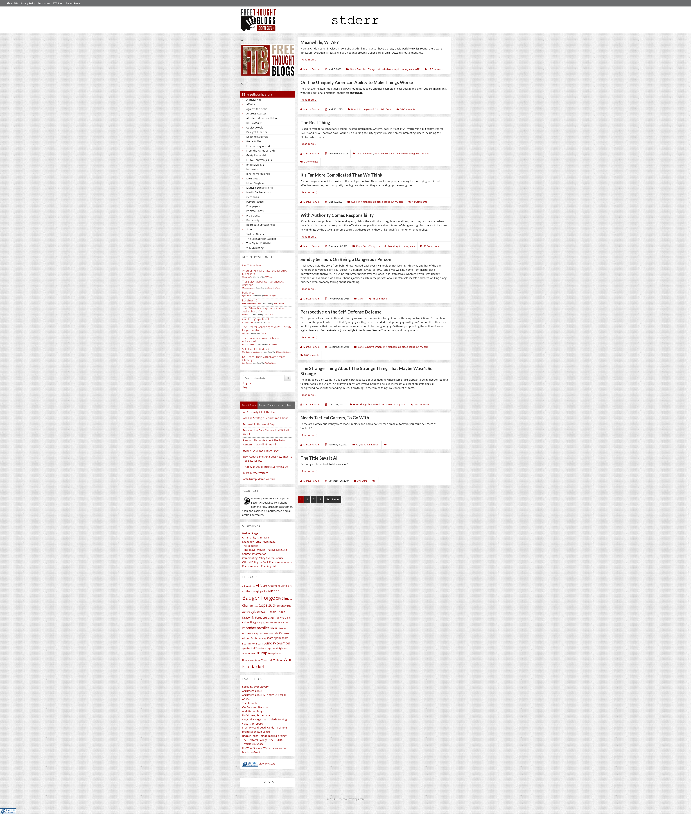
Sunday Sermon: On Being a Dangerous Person (346, 259)
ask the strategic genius (254, 591)
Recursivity (252, 220)
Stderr (250, 229)
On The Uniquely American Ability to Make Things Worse (357, 82)
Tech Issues (44, 3)
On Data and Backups (255, 707)
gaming (258, 622)
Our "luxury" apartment (255, 319)
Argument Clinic (277, 585)
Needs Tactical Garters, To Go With (335, 417)
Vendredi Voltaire (272, 660)
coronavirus (284, 605)
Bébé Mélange (270, 295)
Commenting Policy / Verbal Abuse (263, 558)
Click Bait (380, 109)
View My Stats (267, 763)
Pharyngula (253, 206)
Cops (359, 153)
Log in (246, 387)
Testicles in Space (253, 744)
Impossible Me (255, 164)
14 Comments (419, 201)
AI (257, 585)
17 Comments (435, 69)
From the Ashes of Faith (260, 150)
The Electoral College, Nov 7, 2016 (262, 740)
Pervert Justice (255, 201)
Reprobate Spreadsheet (260, 224)
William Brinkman (283, 352)
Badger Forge (250, 533)
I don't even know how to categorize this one (405, 153)
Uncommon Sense (251, 660)
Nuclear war (281, 628)
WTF (417, 69)
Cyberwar (368, 153)
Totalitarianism (249, 653)
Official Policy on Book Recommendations (267, 562)
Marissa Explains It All (259, 187)
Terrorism (260, 648)
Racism (284, 633)
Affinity (250, 104)
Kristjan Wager (271, 363)
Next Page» (332, 499)
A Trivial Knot (254, 99)
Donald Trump (276, 612)
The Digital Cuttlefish (259, 243)
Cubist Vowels (254, 127)
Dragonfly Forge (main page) (259, 541)
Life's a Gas (253, 178)
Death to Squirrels (257, 136)
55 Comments (379, 298)
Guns (353, 69)
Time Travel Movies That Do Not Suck (264, 549)
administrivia (248, 585)
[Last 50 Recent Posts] (251, 265)
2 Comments (311, 161)
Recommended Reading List (259, 566)
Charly (263, 333)
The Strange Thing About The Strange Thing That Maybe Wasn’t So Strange (367, 371)
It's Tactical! (373, 444)
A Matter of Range (253, 711)
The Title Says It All (320, 458)
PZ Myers (268, 277)
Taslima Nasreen (256, 234)
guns (266, 622)
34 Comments (407, 109)
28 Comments (311, 355)
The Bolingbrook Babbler (261, 238)
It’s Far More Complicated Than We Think (341, 174)
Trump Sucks (274, 653)
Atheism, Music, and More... (263, 118)
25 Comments (421, 404)
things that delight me (276, 648)
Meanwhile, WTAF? (320, 42)
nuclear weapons (252, 633)
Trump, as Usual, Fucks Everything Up (265, 466)
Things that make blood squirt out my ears (391, 69)
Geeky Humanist (256, 155)
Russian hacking (258, 638)
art (290, 585)
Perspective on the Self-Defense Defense (341, 311)
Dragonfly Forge (252, 617)
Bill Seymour (253, 123)
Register (248, 383)
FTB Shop (58, 3)
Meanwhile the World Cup (259, 424)
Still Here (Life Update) (255, 349)
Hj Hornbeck (279, 303)
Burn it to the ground (362, 109)
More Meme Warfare (255, 473)
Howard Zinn (276, 622)
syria (244, 648)
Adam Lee (273, 344)
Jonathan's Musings (258, 173)
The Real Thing (315, 122)
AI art (263, 585)
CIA (278, 598)
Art (357, 444)
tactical (251, 648)
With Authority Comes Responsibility (337, 215)
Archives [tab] (287, 405)
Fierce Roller (253, 141)
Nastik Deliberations (258, 192)
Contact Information (254, 554)
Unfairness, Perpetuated (257, 715)
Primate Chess (255, 211)
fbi (252, 622)
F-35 (283, 617)
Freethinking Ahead (258, 146)
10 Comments (431, 246)
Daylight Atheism (256, 132)
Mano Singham (255, 183)
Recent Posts (73, 3)
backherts (248, 292)
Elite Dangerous (271, 617)
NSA (272, 628)
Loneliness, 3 (250, 300)
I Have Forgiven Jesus (259, 160)
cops (256, 606)
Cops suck (267, 605)
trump (262, 652)
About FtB (12, 3)
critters (246, 612)
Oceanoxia (252, 197)
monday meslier (255, 627)
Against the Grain (256, 109)
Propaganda (271, 633)
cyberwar (258, 611)
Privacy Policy (28, 3)
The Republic (250, 545)
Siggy (268, 322)
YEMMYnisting (255, 248)
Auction (273, 591)
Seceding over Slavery (255, 686)
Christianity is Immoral (256, 537)
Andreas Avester (256, 113)
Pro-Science (253, 215)
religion (246, 638)
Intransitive (253, 169)
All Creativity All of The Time (260, 412)
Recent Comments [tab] (269, 405)
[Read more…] (309, 59)
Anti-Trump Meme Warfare (259, 479)
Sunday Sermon (277, 643)
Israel (286, 622)
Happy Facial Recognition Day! (261, 450)
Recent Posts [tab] (249, 405)
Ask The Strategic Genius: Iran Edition (265, 418)
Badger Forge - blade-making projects (265, 736)
